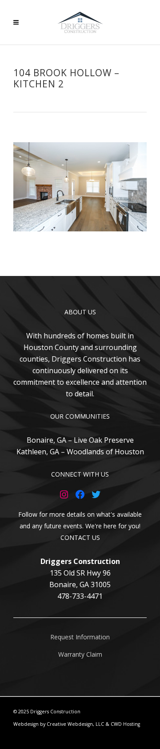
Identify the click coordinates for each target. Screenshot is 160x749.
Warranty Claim (80, 654)
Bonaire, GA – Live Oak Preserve (80, 440)
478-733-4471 (80, 596)
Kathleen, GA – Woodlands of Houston (80, 452)
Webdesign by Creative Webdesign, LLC (58, 724)
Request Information (80, 637)
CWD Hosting (125, 724)
